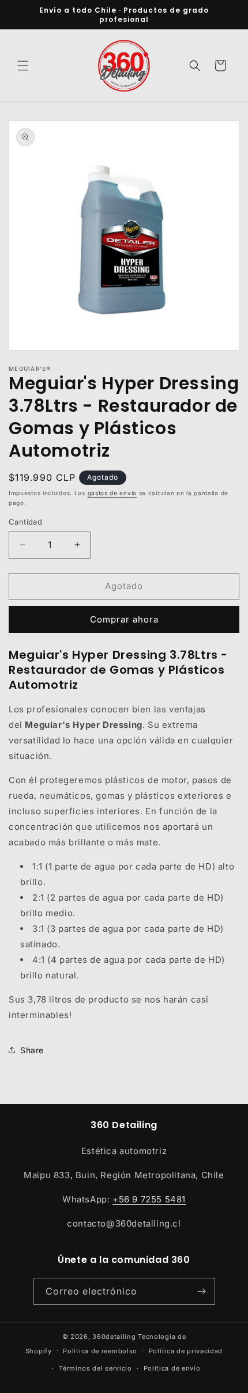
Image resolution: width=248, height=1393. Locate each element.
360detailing (114, 1337)
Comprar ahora (124, 619)
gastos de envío (112, 492)
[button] (23, 65)
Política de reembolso (100, 1351)
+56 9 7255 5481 (149, 1199)
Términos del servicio (95, 1368)
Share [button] (32, 1050)
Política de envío (172, 1368)
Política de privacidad (186, 1351)
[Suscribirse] (202, 1291)
